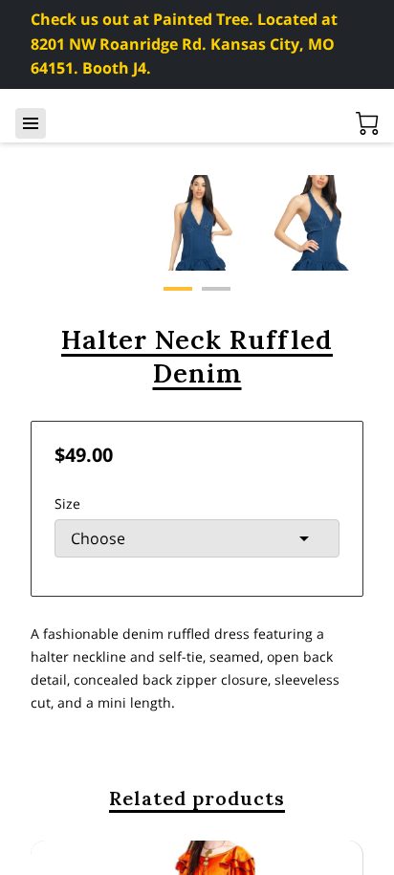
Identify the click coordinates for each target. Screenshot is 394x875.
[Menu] (30, 123)
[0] (367, 123)
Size (67, 503)
